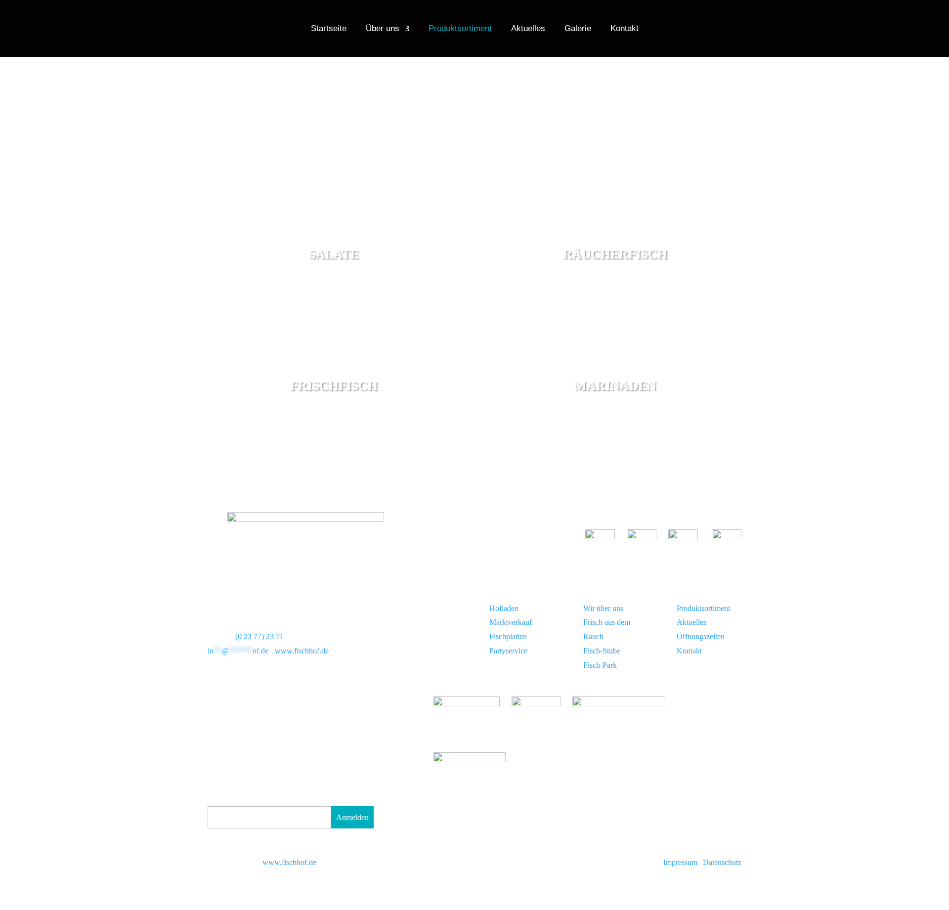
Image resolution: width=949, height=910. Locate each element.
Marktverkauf (510, 622)
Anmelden (352, 817)
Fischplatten (508, 636)
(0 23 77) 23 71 (259, 636)
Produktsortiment (460, 29)
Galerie (577, 29)
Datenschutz (722, 862)
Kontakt (624, 29)
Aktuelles (528, 29)
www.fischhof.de (302, 651)
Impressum (680, 862)
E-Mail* (220, 799)
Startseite (328, 29)
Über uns (382, 29)
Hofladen (503, 608)
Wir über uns (603, 608)
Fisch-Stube (601, 651)
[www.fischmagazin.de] (469, 759)
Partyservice (508, 651)
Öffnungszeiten (701, 636)
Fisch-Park (600, 665)
